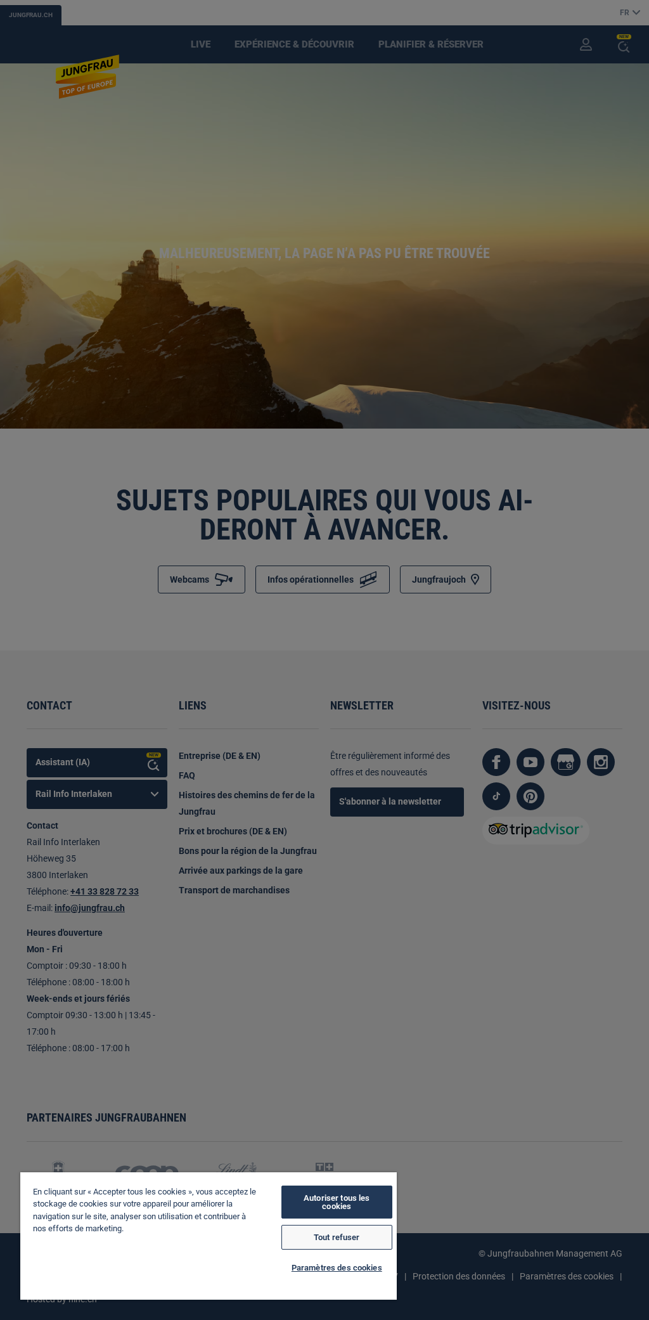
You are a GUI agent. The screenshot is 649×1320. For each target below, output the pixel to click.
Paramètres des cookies (337, 1267)
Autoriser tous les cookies (336, 1202)
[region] (208, 1236)
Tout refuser (337, 1237)
